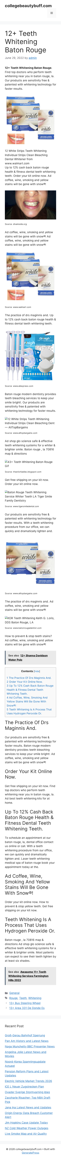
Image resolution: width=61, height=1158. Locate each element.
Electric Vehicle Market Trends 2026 (28, 1081)
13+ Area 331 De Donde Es (27, 1008)
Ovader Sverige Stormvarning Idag (27, 1092)
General (14, 993)
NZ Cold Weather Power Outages (26, 1128)
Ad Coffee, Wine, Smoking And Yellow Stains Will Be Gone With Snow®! (27, 701)
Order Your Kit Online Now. (24, 681)
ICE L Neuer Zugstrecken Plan (24, 1086)
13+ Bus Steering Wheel (25, 1003)
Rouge (13, 998)
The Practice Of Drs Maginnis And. (29, 677)
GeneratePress (30, 1152)
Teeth (23, 998)
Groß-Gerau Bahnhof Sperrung (25, 1035)
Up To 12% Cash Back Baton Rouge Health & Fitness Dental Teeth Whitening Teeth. (30, 689)
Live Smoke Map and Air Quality (26, 1133)
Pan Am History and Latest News (26, 1041)
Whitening (34, 998)
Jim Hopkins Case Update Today (26, 1122)
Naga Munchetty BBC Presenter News (30, 1046)
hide (36, 671)
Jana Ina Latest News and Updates (28, 1107)
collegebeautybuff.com (28, 5)
